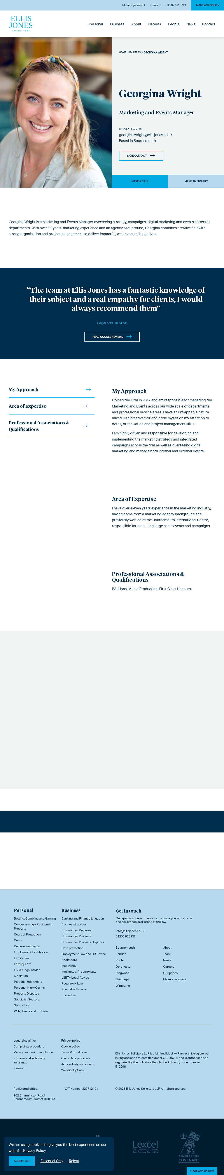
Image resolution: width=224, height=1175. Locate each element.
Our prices (170, 973)
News (190, 24)
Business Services (74, 924)
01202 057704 (130, 129)
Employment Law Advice (31, 952)
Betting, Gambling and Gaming (35, 918)
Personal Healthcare (28, 981)
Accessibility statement (77, 1064)
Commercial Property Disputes (82, 942)
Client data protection (76, 1058)
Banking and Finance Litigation (82, 918)
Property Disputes (26, 993)
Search (155, 5)
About (136, 24)
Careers (154, 24)
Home (122, 52)
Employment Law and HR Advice (83, 954)
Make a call (140, 181)
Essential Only (51, 1161)
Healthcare (69, 960)
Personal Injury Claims (29, 987)
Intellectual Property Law (78, 971)
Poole (120, 960)
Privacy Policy (34, 1151)
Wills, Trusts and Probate (31, 1011)
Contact (208, 24)
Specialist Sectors (26, 999)
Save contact (137, 155)
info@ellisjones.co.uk (130, 931)
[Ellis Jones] (20, 23)
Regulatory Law (72, 983)
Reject (74, 1161)
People (173, 24)
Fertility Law (22, 964)
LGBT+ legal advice (27, 970)
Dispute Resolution (27, 946)
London (121, 954)
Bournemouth (145, 141)
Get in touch (128, 911)
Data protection (72, 948)
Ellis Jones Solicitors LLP (132, 1053)
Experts (135, 52)
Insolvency (68, 965)
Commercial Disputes (76, 930)
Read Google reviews (108, 336)
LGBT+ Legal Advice (75, 977)
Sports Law (22, 1005)
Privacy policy (70, 1040)
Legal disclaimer (25, 1040)
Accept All (22, 1161)
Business (117, 24)
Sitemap (19, 1068)
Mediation (21, 975)
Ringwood (122, 973)
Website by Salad (73, 1070)
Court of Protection (27, 934)
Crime (18, 940)
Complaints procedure (29, 1046)
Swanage (122, 979)
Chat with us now (202, 1171)
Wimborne (123, 985)
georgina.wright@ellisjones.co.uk (145, 135)
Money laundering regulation (33, 1052)
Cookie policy (70, 1046)
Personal (96, 24)
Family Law (21, 958)
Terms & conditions (74, 1052)
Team (167, 954)
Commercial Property (76, 936)
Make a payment (133, 5)
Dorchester (123, 966)
